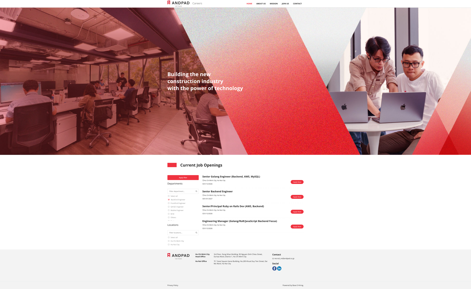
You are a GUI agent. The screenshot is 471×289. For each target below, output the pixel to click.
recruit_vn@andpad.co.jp (284, 258)
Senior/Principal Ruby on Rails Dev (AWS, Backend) (233, 206)
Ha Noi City (221, 180)
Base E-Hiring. (298, 285)
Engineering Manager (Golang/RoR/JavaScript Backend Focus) (239, 221)
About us (261, 3)
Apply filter (183, 177)
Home (249, 3)
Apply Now (297, 182)
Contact (297, 3)
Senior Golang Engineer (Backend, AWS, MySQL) (231, 176)
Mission (274, 3)
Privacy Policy (172, 285)
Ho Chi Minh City (210, 180)
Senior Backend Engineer (217, 191)
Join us (285, 3)
